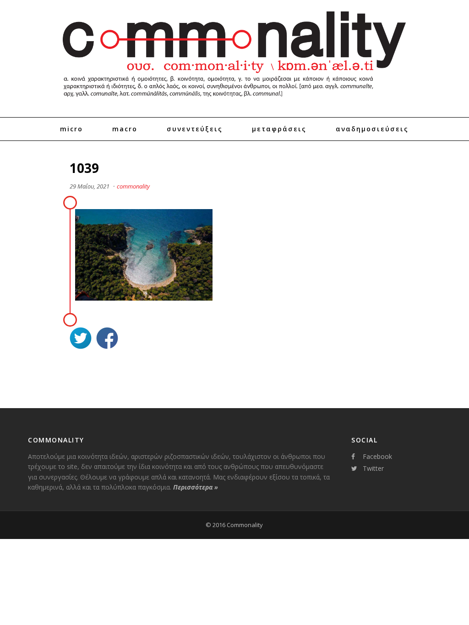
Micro (71, 128)
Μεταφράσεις (279, 128)
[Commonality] (234, 101)
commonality (133, 186)
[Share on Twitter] (81, 339)
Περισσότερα (195, 487)
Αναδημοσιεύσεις (372, 128)
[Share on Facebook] (107, 339)
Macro (124, 128)
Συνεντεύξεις (195, 128)
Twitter (373, 468)
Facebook (377, 456)
